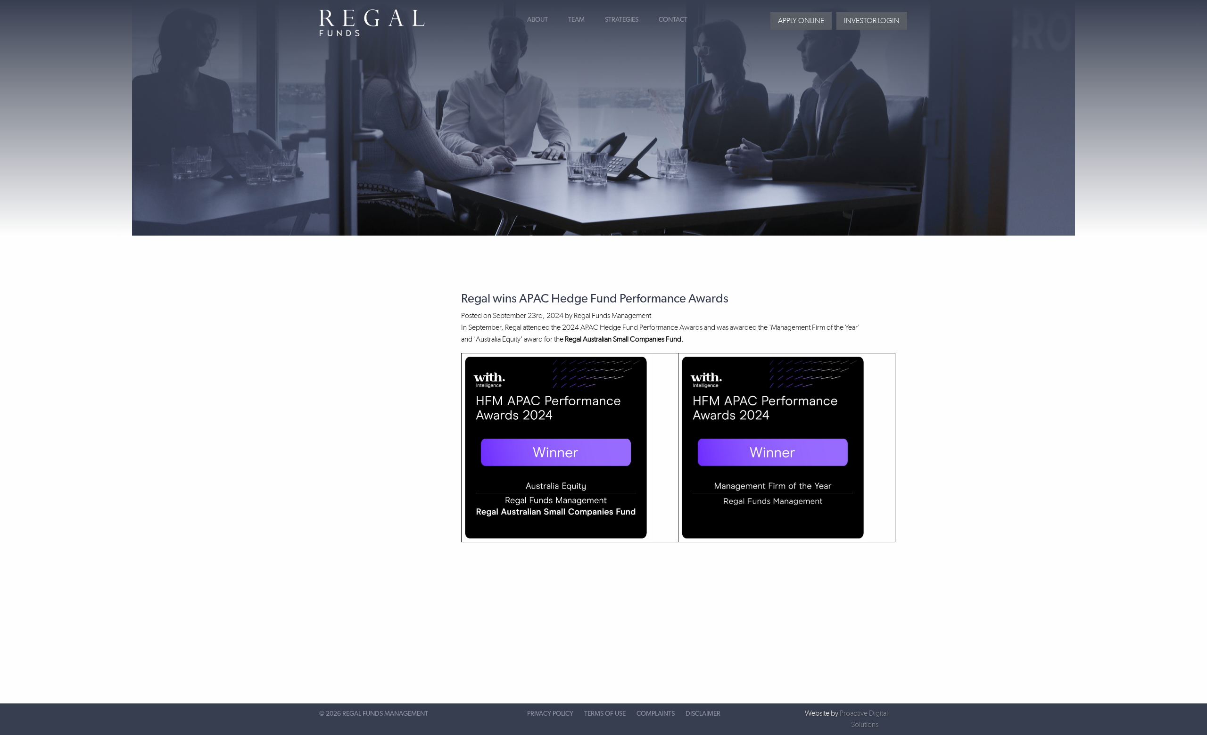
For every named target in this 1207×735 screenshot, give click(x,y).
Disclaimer (703, 713)
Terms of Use (605, 713)
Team (576, 19)
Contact (673, 19)
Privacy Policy (550, 713)
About (537, 19)
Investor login (872, 20)
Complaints (656, 713)
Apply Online (801, 20)
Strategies (621, 19)
